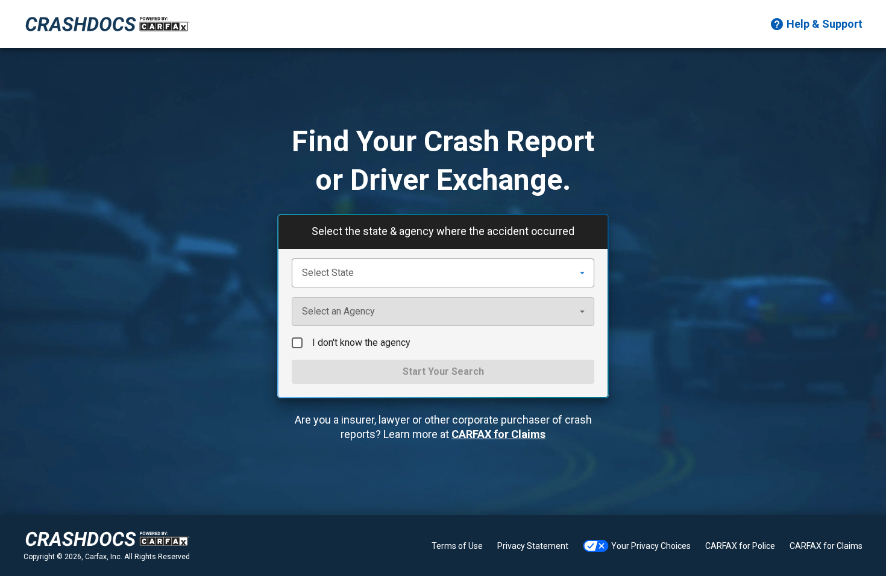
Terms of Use (457, 546)
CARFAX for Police (740, 546)
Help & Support (824, 23)
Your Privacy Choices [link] (651, 546)
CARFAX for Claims (498, 434)
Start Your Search (443, 371)
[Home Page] (108, 24)
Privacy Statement (532, 546)
